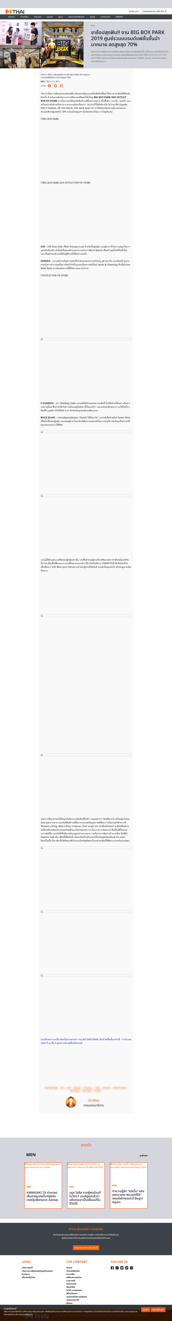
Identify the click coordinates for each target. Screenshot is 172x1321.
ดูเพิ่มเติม (144, 1155)
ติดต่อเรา (26, 1274)
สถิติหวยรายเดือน (73, 1277)
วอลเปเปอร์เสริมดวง (76, 16)
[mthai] (15, 11)
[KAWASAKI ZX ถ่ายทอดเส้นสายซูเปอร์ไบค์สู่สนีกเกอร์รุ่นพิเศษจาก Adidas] (43, 1173)
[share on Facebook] (50, 85)
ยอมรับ (146, 1309)
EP (62, 1088)
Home (43, 74)
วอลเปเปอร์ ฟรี (72, 1299)
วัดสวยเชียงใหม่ (73, 1271)
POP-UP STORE (120, 1088)
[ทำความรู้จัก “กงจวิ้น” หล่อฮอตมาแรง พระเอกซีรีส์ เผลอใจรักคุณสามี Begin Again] (128, 1172)
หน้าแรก (11, 16)
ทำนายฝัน (24, 16)
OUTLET (106, 1088)
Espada (77, 1088)
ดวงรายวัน (70, 1280)
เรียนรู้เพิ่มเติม (158, 1309)
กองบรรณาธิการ (93, 1105)
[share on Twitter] (56, 85)
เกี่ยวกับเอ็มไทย (28, 1277)
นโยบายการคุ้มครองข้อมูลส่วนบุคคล (37, 1271)
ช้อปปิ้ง (97, 1091)
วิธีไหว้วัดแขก (72, 1293)
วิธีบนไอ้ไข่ (70, 1287)
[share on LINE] (61, 85)
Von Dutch (87, 1091)
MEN (93, 25)
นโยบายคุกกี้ (27, 1267)
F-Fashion (88, 1088)
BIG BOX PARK (51, 1088)
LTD (97, 1088)
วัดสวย (92, 16)
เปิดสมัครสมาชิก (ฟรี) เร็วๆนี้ (86, 1247)
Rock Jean (75, 1091)
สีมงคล (69, 1303)
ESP (68, 1088)
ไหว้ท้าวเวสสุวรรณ (74, 1290)
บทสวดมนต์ (105, 16)
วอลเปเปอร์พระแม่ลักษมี (76, 1296)
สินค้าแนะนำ (134, 11)
